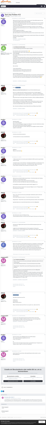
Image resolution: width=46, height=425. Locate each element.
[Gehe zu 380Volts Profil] (3, 88)
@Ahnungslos (18, 87)
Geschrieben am (16, 18)
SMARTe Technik (18, 16)
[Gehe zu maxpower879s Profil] (3, 260)
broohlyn (7, 16)
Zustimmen (43, 421)
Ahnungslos (4, 44)
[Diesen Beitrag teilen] (44, 18)
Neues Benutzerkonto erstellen (13, 381)
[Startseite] (1, 8)
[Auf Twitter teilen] (1, 391)
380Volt (3, 85)
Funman (3, 241)
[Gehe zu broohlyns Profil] (2, 15)
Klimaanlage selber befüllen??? (9, 397)
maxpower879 (4, 257)
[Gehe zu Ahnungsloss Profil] (3, 48)
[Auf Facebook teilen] (3, 391)
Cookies (5, 422)
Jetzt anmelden (33, 381)
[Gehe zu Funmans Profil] (3, 245)
